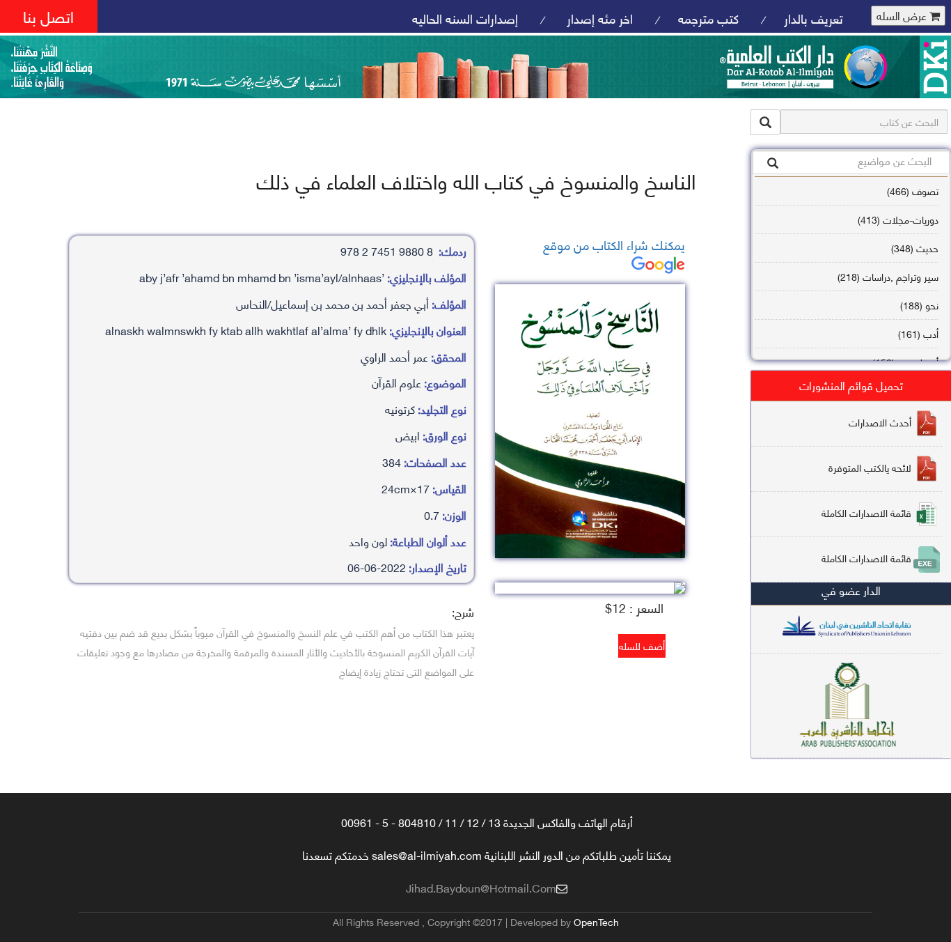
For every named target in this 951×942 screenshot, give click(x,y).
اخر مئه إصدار (598, 17)
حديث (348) (914, 247)
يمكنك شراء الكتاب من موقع (614, 244)
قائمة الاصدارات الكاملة (866, 511)
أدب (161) (918, 333)
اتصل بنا (48, 15)
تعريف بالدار (813, 17)
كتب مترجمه (708, 17)
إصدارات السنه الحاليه (465, 17)
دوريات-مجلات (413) (898, 219)
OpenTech (596, 921)
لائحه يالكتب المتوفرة (869, 466)
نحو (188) (919, 304)
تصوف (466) (912, 190)
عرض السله (903, 16)
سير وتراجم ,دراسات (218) (888, 276)
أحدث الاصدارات (880, 421)
